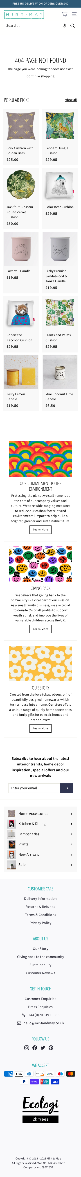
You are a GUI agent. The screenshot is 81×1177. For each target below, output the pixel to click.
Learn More (40, 530)
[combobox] (40, 25)
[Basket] (64, 14)
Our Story (40, 948)
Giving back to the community (40, 956)
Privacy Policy (40, 922)
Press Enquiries (40, 1006)
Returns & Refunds (40, 906)
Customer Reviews (40, 973)
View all (71, 100)
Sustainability (40, 964)
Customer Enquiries (40, 998)
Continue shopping (40, 76)
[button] (64, 25)
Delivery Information (40, 898)
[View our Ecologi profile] (40, 1109)
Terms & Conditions (40, 914)
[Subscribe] (66, 788)
